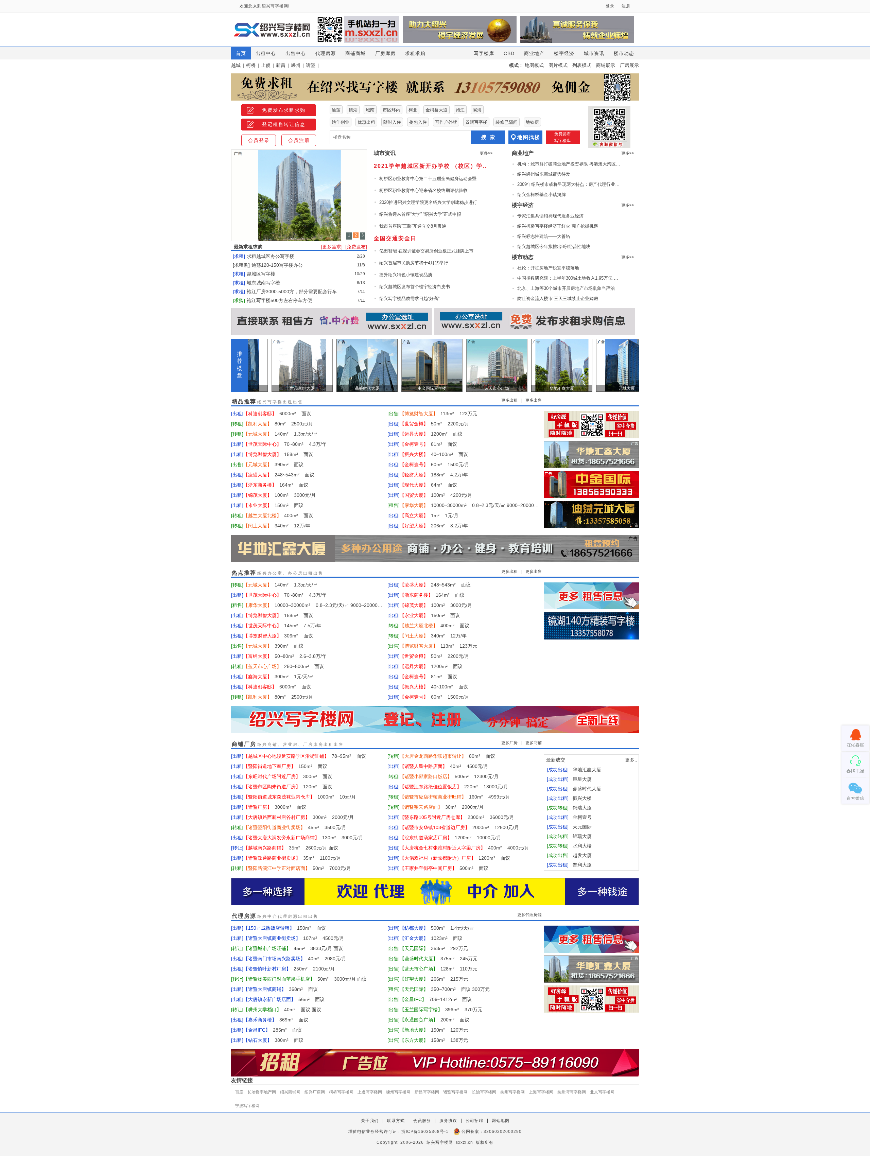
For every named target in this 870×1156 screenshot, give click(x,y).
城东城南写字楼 (263, 282)
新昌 (280, 65)
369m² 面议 (275, 1019)
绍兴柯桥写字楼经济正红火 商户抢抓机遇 (557, 226)
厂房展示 (629, 65)
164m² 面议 (275, 485)
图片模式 (558, 65)
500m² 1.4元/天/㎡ (437, 928)
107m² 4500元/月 (293, 938)
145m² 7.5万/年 (282, 625)
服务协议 (448, 1120)
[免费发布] (356, 246)
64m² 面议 (428, 485)
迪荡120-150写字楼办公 (277, 265)
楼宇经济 (564, 53)
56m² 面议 (284, 999)
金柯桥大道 (436, 109)
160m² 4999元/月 (455, 797)
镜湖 (353, 109)
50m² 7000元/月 (297, 868)
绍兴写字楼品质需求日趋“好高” (409, 298)
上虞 (266, 65)
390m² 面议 (273, 464)
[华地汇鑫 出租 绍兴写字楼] (591, 626)
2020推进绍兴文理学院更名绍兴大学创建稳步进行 (428, 202)
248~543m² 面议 (278, 474)
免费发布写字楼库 (562, 137)
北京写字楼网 (602, 1092)
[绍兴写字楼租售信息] (591, 596)
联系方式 (396, 1120)
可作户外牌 (446, 122)
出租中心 (266, 53)
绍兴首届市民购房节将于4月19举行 (413, 262)
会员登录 (259, 140)
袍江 (460, 109)
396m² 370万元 (441, 1009)
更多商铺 (533, 742)
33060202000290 (503, 1131)
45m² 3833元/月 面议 (293, 948)
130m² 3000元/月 (303, 837)
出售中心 (295, 53)
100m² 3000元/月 (279, 495)
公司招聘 (474, 1120)
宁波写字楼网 (247, 1105)
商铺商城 (355, 53)
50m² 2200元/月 (434, 423)
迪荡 (336, 109)
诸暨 (310, 65)
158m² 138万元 (434, 1040)
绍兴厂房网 (314, 1092)
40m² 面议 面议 (282, 1009)
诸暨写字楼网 (455, 1092)
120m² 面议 (287, 786)
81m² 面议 (428, 444)
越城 (236, 65)
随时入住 (392, 122)
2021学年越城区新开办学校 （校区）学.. (430, 166)
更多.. (631, 760)
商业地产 (534, 53)
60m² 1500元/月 (434, 464)
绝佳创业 (340, 122)
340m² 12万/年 (276, 525)
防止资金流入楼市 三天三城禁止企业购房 (557, 298)
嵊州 (295, 65)
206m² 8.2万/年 (434, 525)
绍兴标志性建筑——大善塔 (543, 236)
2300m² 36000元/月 (457, 817)
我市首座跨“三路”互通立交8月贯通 (412, 226)
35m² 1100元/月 (292, 858)
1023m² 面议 (431, 938)
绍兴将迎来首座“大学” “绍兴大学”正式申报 (420, 214)
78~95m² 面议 (304, 756)
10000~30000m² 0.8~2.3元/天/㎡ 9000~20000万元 (469, 505)
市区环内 (391, 109)
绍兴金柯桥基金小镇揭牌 (541, 194)
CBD (509, 53)
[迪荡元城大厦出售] (591, 514)
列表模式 (581, 65)
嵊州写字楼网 (398, 1092)
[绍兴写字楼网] (435, 720)
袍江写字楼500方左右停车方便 (279, 300)
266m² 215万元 (434, 979)
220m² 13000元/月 (454, 786)
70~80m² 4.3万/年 (285, 444)
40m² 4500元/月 (444, 766)
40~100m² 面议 (434, 454)
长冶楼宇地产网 (261, 1092)
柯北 (412, 109)
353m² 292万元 (434, 948)
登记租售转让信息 (284, 124)
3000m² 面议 (274, 807)
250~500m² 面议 (283, 666)
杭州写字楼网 (512, 1092)
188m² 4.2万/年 (434, 474)
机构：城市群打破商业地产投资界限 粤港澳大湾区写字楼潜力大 (569, 164)
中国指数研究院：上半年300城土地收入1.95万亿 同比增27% (569, 278)
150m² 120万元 (434, 1030)
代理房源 (325, 53)
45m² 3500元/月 (294, 827)
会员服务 (422, 1120)
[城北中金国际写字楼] (591, 484)
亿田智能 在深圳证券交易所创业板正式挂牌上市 (426, 250)
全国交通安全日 (395, 238)
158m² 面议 (278, 454)
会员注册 (299, 140)
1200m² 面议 (431, 434)
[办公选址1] (534, 322)
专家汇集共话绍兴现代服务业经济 (550, 215)
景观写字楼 (476, 122)
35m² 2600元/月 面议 (290, 848)
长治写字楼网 (484, 1092)
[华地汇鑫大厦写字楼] (435, 549)
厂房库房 (385, 53)
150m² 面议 (273, 505)
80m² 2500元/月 (278, 423)
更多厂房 (509, 742)
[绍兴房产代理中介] (435, 892)
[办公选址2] (331, 322)
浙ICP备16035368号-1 (425, 1131)
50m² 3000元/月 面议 (305, 979)
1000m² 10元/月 (299, 797)
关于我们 (370, 1120)
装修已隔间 (506, 122)
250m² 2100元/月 (289, 968)
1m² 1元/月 (429, 515)
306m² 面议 (278, 635)
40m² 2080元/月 (294, 958)
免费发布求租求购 (284, 110)
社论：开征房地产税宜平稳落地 (548, 267)
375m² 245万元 (438, 958)
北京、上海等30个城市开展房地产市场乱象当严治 (566, 288)
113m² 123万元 (438, 413)
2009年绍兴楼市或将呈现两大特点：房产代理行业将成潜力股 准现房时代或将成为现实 (569, 184)
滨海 (477, 109)
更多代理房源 (529, 914)
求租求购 (415, 53)
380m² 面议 (273, 1040)
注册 (626, 6)
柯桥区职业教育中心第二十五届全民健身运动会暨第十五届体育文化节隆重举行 (430, 178)
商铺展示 (605, 65)
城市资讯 (594, 53)
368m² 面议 (280, 989)
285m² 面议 (272, 1030)
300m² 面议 (287, 776)
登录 (610, 6)
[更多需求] (332, 246)
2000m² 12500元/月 (459, 827)
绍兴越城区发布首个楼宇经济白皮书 (414, 286)
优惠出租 (366, 122)
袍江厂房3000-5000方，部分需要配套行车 (292, 291)
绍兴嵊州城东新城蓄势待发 (543, 174)
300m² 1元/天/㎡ (278, 676)
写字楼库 (484, 53)
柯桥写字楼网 (341, 1092)
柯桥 (251, 65)
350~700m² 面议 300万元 (445, 989)
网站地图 (500, 1120)
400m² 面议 (278, 515)
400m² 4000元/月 (464, 848)
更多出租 (509, 400)
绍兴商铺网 (290, 1092)
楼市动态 (624, 53)
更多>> (486, 153)
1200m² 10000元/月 (450, 837)
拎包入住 (418, 122)
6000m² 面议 (277, 413)
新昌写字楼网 (427, 1092)
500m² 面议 (444, 868)
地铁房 (532, 122)
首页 (241, 53)
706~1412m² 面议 (436, 999)
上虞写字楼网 (370, 1092)
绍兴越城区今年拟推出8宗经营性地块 (553, 246)
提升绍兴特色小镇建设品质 (405, 274)
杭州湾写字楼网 (571, 1092)
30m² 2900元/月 (442, 807)
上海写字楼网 (541, 1092)
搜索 (489, 137)
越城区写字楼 (261, 274)
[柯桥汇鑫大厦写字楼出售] (591, 454)
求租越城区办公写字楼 (270, 256)
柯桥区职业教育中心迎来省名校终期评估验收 (423, 190)
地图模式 (534, 65)
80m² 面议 (447, 756)
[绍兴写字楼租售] (435, 87)
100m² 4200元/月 (436, 495)
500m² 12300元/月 (449, 776)
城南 (370, 109)
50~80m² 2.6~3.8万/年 (285, 656)
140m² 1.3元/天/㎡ (280, 434)
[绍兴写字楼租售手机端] (591, 424)
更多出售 (533, 400)
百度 (239, 1092)
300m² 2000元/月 (298, 817)
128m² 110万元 (438, 968)
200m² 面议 (434, 1019)
